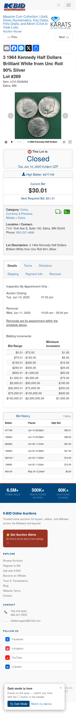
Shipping (13, 274)
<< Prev (12, 37)
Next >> (64, 37)
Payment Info (34, 274)
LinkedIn (14, 667)
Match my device (41, 704)
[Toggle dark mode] (58, 5)
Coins (21, 218)
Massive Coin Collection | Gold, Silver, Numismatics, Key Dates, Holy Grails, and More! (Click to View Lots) (26, 22)
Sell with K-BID (12, 571)
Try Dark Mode (18, 704)
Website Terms (12, 591)
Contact (7, 595)
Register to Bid (11, 565)
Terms (28, 265)
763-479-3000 (19, 611)
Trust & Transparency (15, 581)
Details (12, 265)
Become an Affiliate (14, 575)
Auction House (12, 31)
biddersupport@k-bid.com (26, 621)
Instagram (15, 648)
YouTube (14, 657)
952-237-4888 (25, 232)
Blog (5, 585)
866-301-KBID (19, 615)
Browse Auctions (13, 560)
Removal (55, 274)
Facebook (15, 639)
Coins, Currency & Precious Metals (19, 213)
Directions (45, 265)
